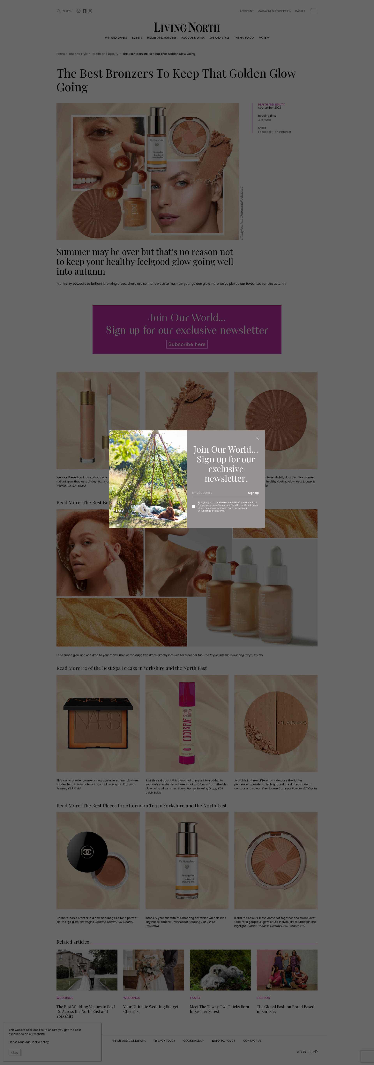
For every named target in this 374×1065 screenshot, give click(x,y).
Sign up (253, 493)
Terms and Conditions (230, 505)
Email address (201, 494)
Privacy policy (205, 505)
